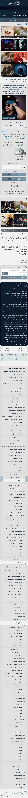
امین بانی (19, 293)
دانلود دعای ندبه (21, 616)
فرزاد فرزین (7, 320)
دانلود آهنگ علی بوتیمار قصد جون (18, 477)
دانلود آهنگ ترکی (21, 713)
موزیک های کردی (21, 744)
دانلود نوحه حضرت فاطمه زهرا (18, 598)
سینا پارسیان (9, 309)
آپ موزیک (14, 3)
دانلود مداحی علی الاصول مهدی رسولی (17, 591)
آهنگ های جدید (23, 230)
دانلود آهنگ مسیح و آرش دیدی (18, 497)
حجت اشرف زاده (23, 300)
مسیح (18, 335)
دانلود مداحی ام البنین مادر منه (18, 588)
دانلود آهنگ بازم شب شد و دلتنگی (18, 392)
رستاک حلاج (4, 302)
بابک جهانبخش (23, 295)
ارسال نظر (5, 273)
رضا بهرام (24, 304)
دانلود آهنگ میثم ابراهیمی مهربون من (17, 509)
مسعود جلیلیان (9, 333)
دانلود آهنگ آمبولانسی (20, 781)
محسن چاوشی (15, 326)
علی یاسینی (12, 317)
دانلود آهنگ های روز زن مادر (19, 726)
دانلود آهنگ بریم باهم (20, 468)
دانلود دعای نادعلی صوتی (19, 613)
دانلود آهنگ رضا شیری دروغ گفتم (18, 434)
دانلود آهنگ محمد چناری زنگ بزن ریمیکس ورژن (15, 673)
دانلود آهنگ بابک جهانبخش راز (18, 661)
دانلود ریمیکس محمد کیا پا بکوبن (18, 667)
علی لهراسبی (17, 317)
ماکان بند (24, 324)
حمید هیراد (12, 302)
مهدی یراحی (23, 339)
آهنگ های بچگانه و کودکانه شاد (18, 729)
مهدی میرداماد (6, 337)
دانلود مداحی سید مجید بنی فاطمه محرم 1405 (15, 579)
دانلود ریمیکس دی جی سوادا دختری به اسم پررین (12, 79)
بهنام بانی (11, 295)
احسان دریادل (23, 291)
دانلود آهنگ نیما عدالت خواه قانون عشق (16, 676)
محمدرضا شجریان (22, 331)
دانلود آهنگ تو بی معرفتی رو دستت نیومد (16, 455)
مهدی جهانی (23, 337)
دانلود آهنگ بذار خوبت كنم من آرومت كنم (16, 664)
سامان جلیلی (17, 306)
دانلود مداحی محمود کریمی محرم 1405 (16, 576)
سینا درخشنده (23, 311)
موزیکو (7, 349)
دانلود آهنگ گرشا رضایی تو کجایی (18, 452)
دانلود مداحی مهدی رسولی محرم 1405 (17, 585)
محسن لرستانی (8, 326)
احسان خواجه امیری (8, 289)
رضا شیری (20, 304)
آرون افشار (15, 289)
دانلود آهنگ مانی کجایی (20, 640)
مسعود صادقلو (23, 335)
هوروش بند (4, 342)
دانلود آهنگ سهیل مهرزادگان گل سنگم (17, 534)
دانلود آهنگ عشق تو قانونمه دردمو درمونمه (16, 680)
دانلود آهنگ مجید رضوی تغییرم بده (17, 531)
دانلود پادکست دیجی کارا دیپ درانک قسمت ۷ (15, 464)
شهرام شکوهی (23, 313)
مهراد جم (18, 339)
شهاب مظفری (5, 311)
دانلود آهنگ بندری (21, 747)
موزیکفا (21, 349)
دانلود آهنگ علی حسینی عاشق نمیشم (17, 633)
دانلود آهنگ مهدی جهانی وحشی (18, 649)
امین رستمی (14, 293)
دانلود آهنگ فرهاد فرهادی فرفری (18, 643)
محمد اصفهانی (17, 328)
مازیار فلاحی (7, 322)
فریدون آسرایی (23, 322)
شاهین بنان (11, 311)
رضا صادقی (15, 304)
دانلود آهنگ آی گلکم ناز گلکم (19, 422)
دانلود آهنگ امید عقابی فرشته (19, 503)
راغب (8, 302)
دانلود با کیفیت (13, 174)
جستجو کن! (4, 8)
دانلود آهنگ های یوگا (20, 769)
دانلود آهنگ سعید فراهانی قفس (18, 404)
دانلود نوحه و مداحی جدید (19, 707)
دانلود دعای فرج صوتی (20, 610)
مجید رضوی (6, 324)
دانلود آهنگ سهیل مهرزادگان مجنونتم (17, 686)
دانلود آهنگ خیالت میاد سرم (19, 380)
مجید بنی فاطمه (18, 324)
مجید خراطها (12, 324)
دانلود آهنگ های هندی (20, 778)
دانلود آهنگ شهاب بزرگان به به (18, 440)
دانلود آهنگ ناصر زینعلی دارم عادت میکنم (16, 407)
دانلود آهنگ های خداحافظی (19, 766)
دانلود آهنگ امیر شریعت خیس (18, 395)
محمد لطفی (5, 328)
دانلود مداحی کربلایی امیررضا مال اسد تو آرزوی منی (14, 567)
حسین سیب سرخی (15, 300)
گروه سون (12, 322)
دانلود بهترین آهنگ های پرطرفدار (18, 689)
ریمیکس (20, 85)
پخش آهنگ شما (7, 20)
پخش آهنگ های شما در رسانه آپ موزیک (20, 15)
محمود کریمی (9, 331)
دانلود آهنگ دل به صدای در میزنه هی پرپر (16, 431)
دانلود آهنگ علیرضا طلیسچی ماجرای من (16, 500)
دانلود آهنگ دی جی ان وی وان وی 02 (17, 494)
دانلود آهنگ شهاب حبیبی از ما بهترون (17, 437)
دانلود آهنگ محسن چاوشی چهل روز (17, 506)
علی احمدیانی (16, 315)
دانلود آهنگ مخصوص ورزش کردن (17, 738)
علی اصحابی (10, 315)
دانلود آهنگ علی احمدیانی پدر (18, 630)
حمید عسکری (23, 302)
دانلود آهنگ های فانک (20, 723)
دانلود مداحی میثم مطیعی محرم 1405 (17, 582)
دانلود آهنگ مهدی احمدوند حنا (18, 559)
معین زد (14, 335)
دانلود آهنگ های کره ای (20, 763)
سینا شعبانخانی (17, 311)
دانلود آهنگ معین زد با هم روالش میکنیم (16, 525)
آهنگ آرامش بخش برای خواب (19, 732)
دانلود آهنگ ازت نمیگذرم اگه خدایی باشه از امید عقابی (13, 446)
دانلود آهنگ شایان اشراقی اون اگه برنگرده (16, 461)
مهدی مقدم (12, 337)
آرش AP (24, 289)
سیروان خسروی (16, 309)
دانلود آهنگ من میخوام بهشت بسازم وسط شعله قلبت (13, 419)
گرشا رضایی (17, 322)
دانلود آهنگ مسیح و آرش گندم (18, 553)
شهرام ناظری (17, 313)
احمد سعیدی (17, 291)
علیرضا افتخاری (6, 317)
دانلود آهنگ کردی (21, 787)
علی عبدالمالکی (23, 317)
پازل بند (6, 295)
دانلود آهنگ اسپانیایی (20, 757)
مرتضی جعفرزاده (16, 333)
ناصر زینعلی (18, 342)
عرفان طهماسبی (23, 315)
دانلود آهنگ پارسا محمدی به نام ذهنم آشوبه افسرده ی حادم (13, 384)
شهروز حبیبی (12, 313)
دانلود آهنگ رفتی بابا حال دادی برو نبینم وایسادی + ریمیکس (14, 427)
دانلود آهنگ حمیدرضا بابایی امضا (18, 646)
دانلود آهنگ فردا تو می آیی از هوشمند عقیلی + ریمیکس (13, 416)
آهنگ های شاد (14, 230)
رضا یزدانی (10, 304)
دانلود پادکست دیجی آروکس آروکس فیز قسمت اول (14, 371)
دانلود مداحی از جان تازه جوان (18, 573)
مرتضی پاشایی (23, 333)
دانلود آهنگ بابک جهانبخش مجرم (17, 449)
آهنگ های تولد (5, 230)
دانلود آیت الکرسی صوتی (20, 601)
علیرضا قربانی (16, 320)
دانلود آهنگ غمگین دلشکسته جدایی (17, 741)
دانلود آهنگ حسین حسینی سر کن (18, 401)
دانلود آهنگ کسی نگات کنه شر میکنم (17, 389)
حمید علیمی (17, 302)
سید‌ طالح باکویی (23, 309)
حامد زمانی (19, 297)
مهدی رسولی (17, 337)
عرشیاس (7, 313)
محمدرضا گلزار (15, 331)
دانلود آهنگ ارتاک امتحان (19, 471)
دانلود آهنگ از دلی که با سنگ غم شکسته (16, 377)
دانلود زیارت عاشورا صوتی (19, 604)
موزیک (13, 89)
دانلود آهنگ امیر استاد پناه (19, 374)
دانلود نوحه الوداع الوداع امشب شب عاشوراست (15, 595)
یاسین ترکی (24, 344)
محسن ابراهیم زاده (22, 326)
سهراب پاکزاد (12, 306)
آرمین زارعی (20, 289)
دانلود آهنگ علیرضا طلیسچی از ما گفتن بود (16, 519)
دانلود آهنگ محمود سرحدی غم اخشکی (17, 398)
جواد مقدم (24, 297)
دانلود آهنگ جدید (21, 701)
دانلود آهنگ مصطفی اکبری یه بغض (17, 474)
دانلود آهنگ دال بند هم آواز (19, 658)
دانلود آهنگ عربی (21, 750)
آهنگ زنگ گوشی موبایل (20, 720)
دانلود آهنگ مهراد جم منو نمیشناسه (17, 550)
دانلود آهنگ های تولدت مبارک (18, 522)
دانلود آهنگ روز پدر (21, 710)
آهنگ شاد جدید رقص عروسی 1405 (17, 516)
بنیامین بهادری (16, 295)
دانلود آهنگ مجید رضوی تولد (19, 556)
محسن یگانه (23, 328)
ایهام (10, 293)
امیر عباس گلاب (8, 291)
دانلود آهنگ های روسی (20, 754)
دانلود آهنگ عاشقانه (20, 704)
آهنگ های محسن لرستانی (19, 784)
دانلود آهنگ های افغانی (20, 735)
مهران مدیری (13, 339)
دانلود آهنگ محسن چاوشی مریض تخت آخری (15, 537)
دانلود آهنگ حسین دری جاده (19, 458)
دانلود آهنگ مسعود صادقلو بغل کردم (17, 410)
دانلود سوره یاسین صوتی (19, 607)
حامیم (9, 297)
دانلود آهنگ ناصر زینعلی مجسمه (18, 543)
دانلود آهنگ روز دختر (20, 717)
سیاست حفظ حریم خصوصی (9, 796)
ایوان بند (6, 293)
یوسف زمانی (18, 344)
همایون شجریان (10, 342)
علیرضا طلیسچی (23, 320)
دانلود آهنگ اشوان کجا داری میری (18, 636)
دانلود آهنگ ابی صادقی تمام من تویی (17, 368)
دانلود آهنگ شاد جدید (20, 698)
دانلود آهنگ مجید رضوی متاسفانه (18, 546)
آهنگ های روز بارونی (20, 772)
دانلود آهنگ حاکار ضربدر (20, 491)
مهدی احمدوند (9, 335)
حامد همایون (13, 297)
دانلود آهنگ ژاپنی (21, 760)
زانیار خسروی (23, 306)
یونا (14, 344)
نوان (14, 342)
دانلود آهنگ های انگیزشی (19, 775)
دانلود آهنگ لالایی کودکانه (19, 695)
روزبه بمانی (5, 304)
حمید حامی (8, 300)
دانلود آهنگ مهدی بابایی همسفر (18, 413)
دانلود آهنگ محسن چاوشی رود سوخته (17, 443)
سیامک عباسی (6, 306)
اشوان (12, 291)
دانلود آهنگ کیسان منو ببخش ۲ (18, 652)
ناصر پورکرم (24, 342)
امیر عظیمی (24, 293)
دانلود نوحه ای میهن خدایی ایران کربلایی (16, 540)
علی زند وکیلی (4, 315)
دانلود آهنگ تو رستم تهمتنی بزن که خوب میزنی (15, 528)
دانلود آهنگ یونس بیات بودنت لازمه (17, 513)
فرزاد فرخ (11, 320)
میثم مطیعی (8, 339)
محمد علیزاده (11, 328)
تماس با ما (15, 20)
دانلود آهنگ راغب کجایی (20, 655)
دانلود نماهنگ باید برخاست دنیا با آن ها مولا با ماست (13, 570)
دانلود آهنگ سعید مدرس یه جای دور (17, 670)
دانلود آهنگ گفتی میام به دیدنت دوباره (16, 683)
